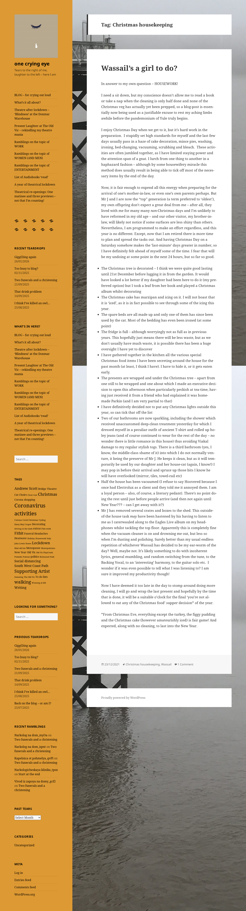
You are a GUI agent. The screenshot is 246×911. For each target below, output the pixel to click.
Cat (16, 494)
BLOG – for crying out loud (32, 95)
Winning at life (39, 583)
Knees (28, 543)
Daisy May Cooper (22, 524)
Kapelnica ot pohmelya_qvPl (33, 758)
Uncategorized (24, 845)
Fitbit (18, 533)
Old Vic (31, 552)
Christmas (47, 494)
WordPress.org (24, 894)
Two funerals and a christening (35, 280)
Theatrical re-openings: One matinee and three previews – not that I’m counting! (35, 196)
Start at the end (29, 774)
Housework (40, 538)
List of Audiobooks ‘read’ (31, 177)
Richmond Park (47, 557)
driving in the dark (23, 528)
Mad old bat (20, 548)
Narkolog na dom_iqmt (30, 747)
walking (22, 582)
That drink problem (28, 292)
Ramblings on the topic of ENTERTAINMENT (31, 167)
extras (37, 528)
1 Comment (185, 664)
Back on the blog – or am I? (32, 703)
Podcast (26, 557)
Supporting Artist (32, 571)
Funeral (29, 533)
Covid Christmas (30, 520)
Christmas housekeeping (143, 664)
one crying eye (32, 63)
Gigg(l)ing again (25, 257)
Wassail (166, 664)
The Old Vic (29, 577)
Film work (46, 528)
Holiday (31, 538)
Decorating (38, 524)
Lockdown (41, 542)
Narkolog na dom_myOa (30, 735)
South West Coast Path (31, 566)
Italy (49, 538)
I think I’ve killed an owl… (32, 303)
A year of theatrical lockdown (34, 184)
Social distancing (27, 561)
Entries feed (22, 880)
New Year (20, 552)
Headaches (41, 533)
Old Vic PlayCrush (44, 552)
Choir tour (32, 495)
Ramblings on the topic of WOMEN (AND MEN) (31, 156)
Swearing (18, 577)
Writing (20, 587)
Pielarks (18, 557)
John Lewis (19, 543)
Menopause (33, 548)
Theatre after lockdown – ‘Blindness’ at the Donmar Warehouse (32, 114)
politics (35, 556)
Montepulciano (48, 548)
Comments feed (25, 887)
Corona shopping (24, 499)
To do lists (41, 576)
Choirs (23, 494)
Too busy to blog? (26, 268)
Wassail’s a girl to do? (139, 68)
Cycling (42, 520)
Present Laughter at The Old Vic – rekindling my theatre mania (33, 130)
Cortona (18, 520)
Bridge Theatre (47, 488)
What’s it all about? (27, 102)
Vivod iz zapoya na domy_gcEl (34, 781)
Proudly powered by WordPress (123, 698)
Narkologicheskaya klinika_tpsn (36, 770)
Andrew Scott (25, 488)
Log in (18, 873)
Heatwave (20, 538)
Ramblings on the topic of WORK (31, 144)
